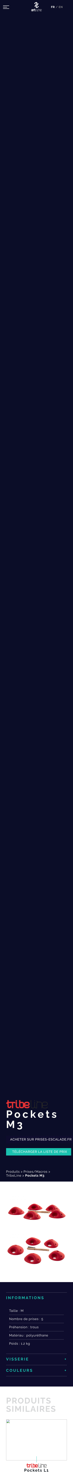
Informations (25, 1298)
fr (53, 7)
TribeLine (13, 1175)
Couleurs (19, 1370)
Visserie (17, 1359)
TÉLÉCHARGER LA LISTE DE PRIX (39, 1152)
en (61, 7)
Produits (13, 1172)
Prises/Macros (35, 1172)
